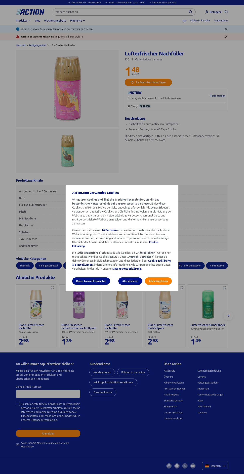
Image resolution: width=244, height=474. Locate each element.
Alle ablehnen (130, 281)
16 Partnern (109, 230)
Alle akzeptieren (158, 281)
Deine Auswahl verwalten (91, 281)
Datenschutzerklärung (126, 268)
